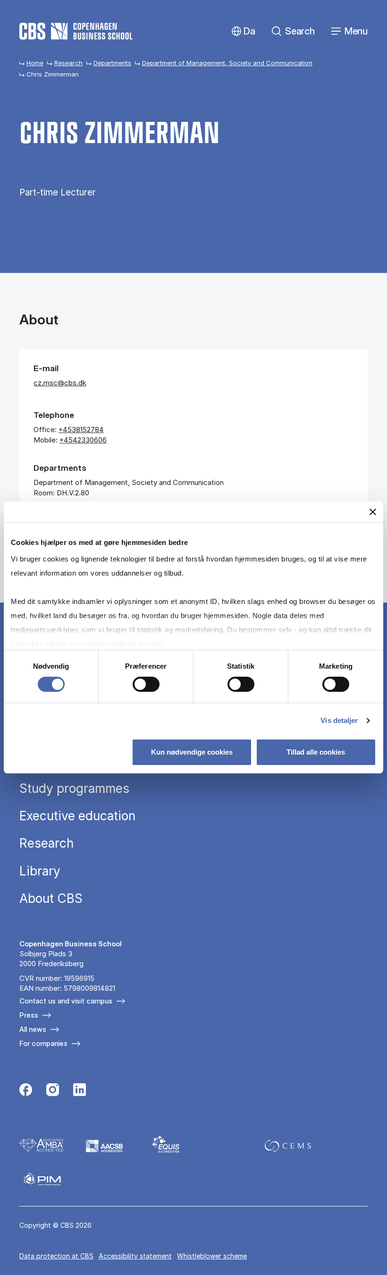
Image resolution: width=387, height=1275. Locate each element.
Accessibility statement (135, 1256)
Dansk (241, 31)
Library (39, 871)
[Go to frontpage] (76, 31)
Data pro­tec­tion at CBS (56, 1256)
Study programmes (74, 788)
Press (28, 1015)
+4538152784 (81, 429)
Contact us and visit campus (65, 1000)
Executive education (77, 816)
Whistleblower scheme (212, 1256)
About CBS (51, 898)
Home (34, 63)
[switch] (146, 684)
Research (68, 63)
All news (32, 1029)
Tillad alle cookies (315, 752)
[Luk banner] (373, 512)
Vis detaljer (339, 720)
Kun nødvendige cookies (192, 752)
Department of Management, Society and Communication (227, 63)
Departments (112, 63)
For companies (43, 1043)
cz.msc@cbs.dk (60, 382)
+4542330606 (83, 439)
